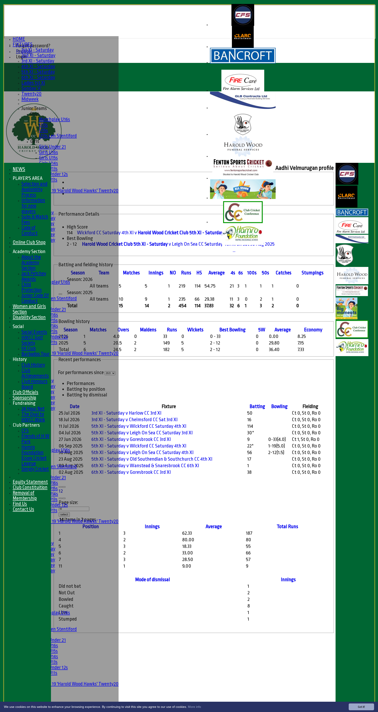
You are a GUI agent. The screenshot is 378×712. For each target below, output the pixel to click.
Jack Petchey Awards (33, 276)
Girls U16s (48, 152)
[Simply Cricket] (243, 134)
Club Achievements (35, 373)
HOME (19, 39)
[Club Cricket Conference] (243, 222)
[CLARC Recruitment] (243, 47)
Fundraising (24, 403)
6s (240, 273)
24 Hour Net (33, 408)
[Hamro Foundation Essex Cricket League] (243, 244)
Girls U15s (48, 157)
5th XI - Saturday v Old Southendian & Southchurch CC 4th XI (151, 459)
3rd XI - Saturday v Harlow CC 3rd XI (126, 413)
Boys (34, 114)
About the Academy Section (31, 262)
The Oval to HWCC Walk (33, 416)
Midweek (29, 99)
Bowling (279, 406)
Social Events (34, 332)
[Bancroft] (243, 62)
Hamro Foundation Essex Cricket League (34, 455)
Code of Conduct (29, 230)
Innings (152, 526)
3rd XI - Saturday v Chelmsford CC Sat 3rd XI (134, 420)
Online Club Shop (29, 242)
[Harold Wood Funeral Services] (243, 156)
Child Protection (31, 287)
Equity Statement (30, 482)
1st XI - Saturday (37, 50)
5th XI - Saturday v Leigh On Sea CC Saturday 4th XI (142, 452)
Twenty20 (31, 93)
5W (261, 330)
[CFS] (242, 25)
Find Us (20, 503)
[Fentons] (243, 178)
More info (194, 706)
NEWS (19, 169)
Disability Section (29, 317)
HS (199, 273)
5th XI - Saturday (38, 72)
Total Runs (287, 526)
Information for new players (33, 205)
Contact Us (23, 509)
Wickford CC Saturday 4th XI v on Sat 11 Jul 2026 (167, 233)
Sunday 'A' (31, 88)
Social (18, 326)
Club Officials (25, 392)
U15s (43, 130)
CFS (25, 430)
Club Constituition (30, 487)
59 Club (28, 348)
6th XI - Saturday (38, 77)
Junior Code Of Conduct (35, 298)
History (20, 359)
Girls (34, 141)
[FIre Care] (242, 90)
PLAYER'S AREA (27, 178)
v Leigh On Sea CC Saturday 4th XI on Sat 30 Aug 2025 (178, 244)
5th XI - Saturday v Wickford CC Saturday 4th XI (138, 426)
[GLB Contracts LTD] (243, 108)
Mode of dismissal (152, 579)
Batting (257, 406)
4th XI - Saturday (38, 66)
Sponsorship (24, 397)
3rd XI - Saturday (37, 61)
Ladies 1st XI (33, 82)
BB (232, 330)
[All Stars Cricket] (243, 198)
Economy (313, 330)
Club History (33, 365)
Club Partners (26, 425)
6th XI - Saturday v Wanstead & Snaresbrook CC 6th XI (145, 466)
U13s (43, 125)
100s (252, 273)
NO (173, 273)
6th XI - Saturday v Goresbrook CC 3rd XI (131, 439)
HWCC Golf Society (32, 340)
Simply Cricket (35, 469)
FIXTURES (23, 44)
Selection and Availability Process (34, 189)
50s (265, 273)
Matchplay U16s (54, 119)
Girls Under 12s (53, 174)
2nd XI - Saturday (38, 55)
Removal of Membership (25, 495)
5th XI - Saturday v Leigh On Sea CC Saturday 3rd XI (142, 433)
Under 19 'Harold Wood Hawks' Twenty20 (79, 190)
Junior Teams (34, 108)
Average (283, 330)
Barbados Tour (35, 354)
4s (233, 273)
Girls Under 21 (52, 146)
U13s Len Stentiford (58, 135)
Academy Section (29, 251)
